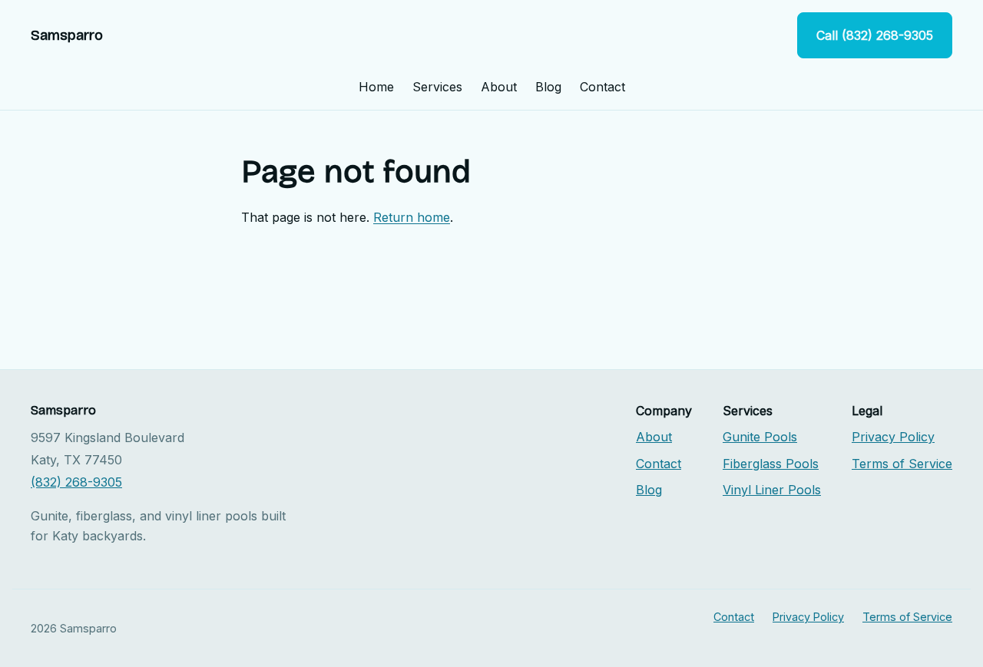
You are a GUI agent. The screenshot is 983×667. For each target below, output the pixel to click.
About (499, 86)
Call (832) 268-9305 (874, 35)
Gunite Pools (760, 436)
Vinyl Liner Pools (772, 489)
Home (376, 86)
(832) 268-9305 (76, 482)
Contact (602, 86)
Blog (548, 86)
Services (437, 86)
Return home (411, 217)
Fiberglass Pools (771, 463)
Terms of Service (902, 463)
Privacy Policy (893, 436)
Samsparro (67, 35)
